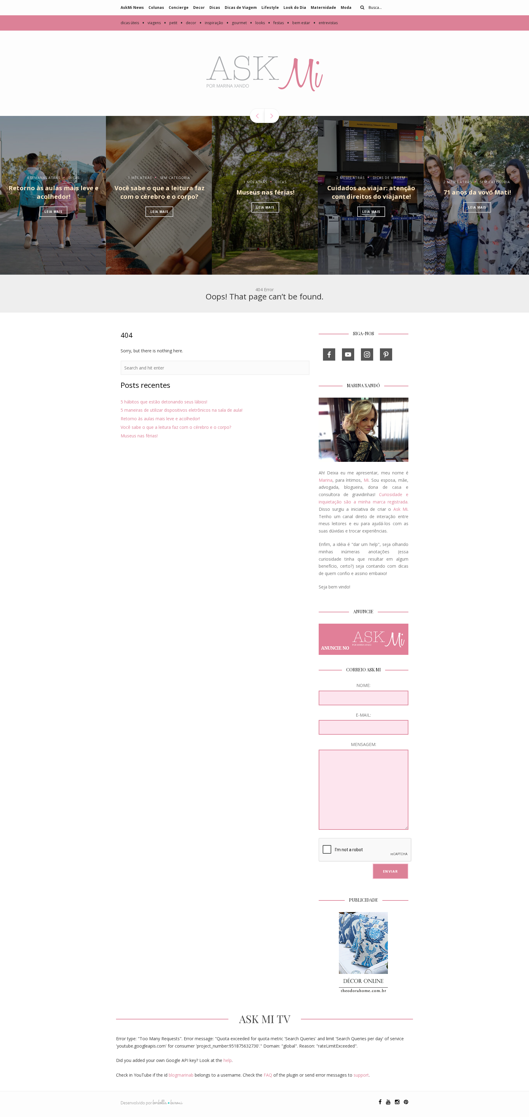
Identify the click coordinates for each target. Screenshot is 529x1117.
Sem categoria (175, 177)
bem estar (298, 23)
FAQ (268, 1075)
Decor (199, 7)
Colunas (156, 7)
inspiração (211, 23)
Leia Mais (53, 212)
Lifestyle (270, 7)
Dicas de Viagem (241, 7)
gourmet (236, 23)
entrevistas (325, 23)
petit (170, 23)
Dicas (214, 7)
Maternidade (323, 7)
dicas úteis (130, 22)
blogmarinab (181, 1075)
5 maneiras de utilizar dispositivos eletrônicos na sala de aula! (181, 410)
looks (257, 23)
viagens (151, 23)
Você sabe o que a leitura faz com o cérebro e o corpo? (159, 192)
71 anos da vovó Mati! (477, 192)
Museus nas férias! (265, 192)
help (227, 1060)
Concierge (179, 7)
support (361, 1075)
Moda (346, 7)
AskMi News (132, 7)
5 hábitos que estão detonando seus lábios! (164, 402)
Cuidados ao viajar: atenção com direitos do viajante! (371, 192)
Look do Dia (294, 7)
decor (188, 23)
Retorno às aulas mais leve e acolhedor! (54, 192)
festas (276, 23)
